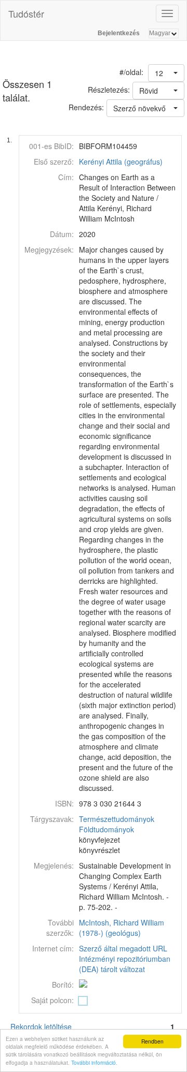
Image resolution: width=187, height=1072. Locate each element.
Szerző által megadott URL (123, 948)
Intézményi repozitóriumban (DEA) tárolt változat (124, 963)
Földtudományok (106, 829)
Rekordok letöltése (41, 1026)
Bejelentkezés (119, 33)
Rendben (152, 1041)
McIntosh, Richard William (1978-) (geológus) (121, 927)
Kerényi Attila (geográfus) (121, 161)
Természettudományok (116, 819)
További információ (93, 1062)
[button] (166, 73)
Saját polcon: (52, 1000)
